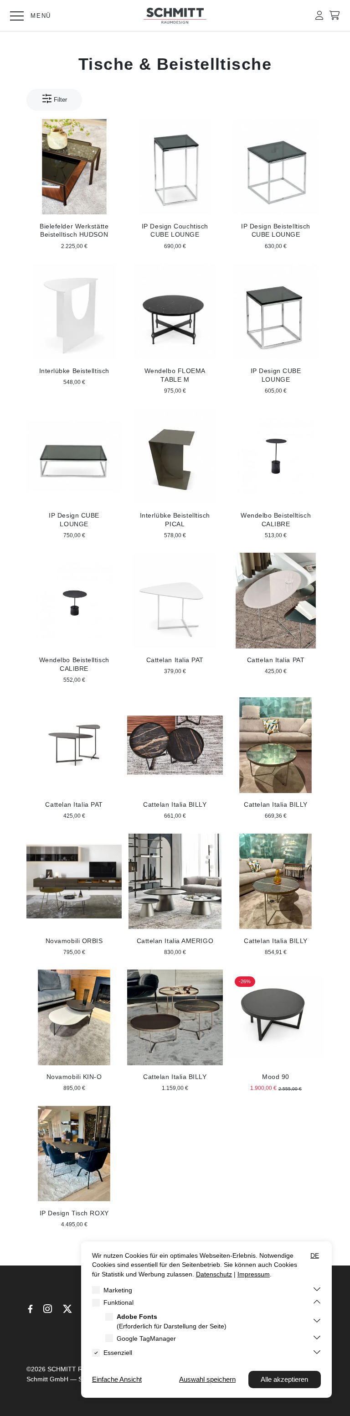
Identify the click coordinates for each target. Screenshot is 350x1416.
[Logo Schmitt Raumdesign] (175, 21)
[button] (319, 15)
